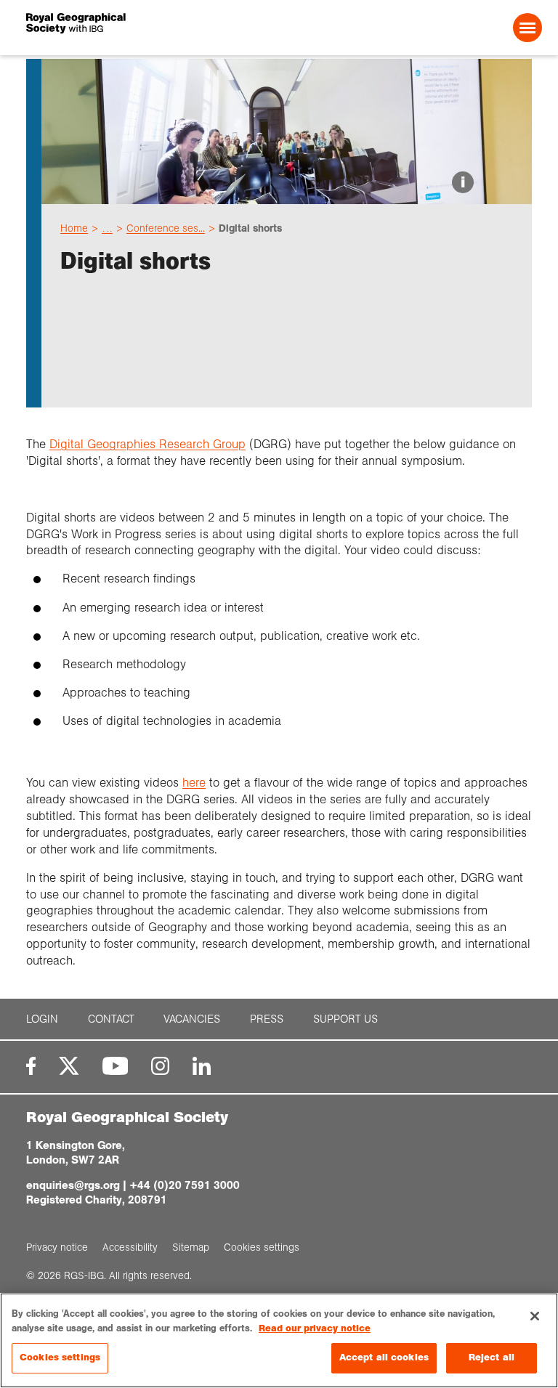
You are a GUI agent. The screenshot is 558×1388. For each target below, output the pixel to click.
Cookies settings (60, 1357)
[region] (279, 1340)
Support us (345, 1019)
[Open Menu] (527, 27)
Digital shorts (250, 228)
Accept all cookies (384, 1357)
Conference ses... (165, 228)
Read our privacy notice (315, 1328)
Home (74, 228)
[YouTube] (115, 1066)
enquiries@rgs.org (73, 1185)
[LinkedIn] (202, 1066)
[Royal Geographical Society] (129, 27)
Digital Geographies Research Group (147, 444)
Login (42, 1019)
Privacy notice (57, 1247)
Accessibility (130, 1247)
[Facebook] (31, 1066)
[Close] (535, 1316)
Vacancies (191, 1019)
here (194, 782)
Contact (111, 1019)
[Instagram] (160, 1066)
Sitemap (190, 1247)
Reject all (491, 1357)
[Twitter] (69, 1066)
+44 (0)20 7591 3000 (184, 1185)
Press (266, 1019)
